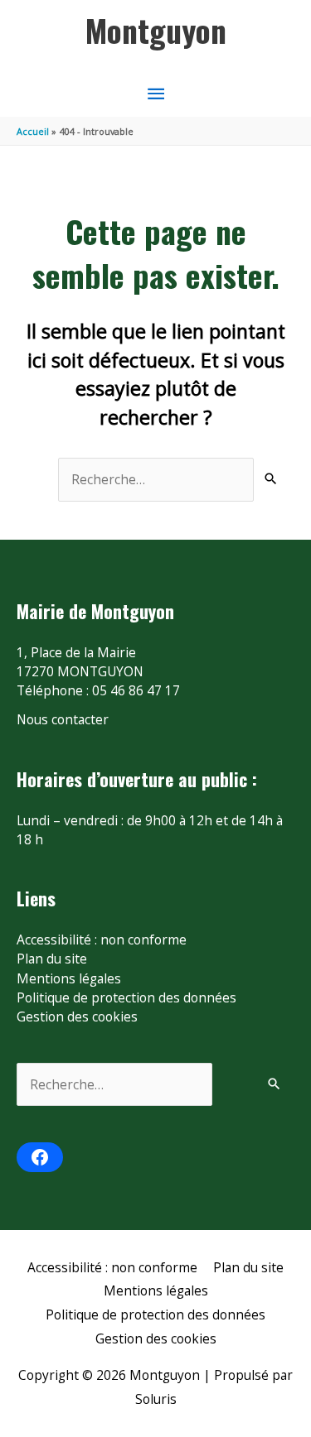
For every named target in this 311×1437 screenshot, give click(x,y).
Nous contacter (63, 719)
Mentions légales (69, 978)
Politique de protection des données (126, 997)
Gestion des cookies (77, 1016)
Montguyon (155, 30)
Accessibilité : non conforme (102, 939)
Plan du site (52, 958)
